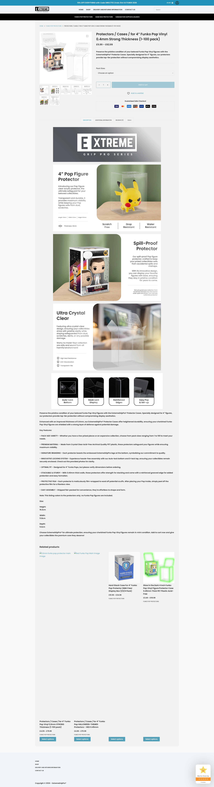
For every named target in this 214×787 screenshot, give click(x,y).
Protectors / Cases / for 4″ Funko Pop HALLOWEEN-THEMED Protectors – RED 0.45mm (89, 724)
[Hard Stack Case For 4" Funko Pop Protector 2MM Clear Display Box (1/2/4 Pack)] (124, 567)
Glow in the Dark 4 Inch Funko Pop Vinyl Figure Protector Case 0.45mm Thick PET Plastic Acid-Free (158, 589)
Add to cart (143, 85)
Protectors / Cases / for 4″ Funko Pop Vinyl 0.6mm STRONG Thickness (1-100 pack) (55, 724)
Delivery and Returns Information (107, 9)
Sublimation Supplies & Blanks (128, 17)
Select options (48, 739)
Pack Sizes (100, 68)
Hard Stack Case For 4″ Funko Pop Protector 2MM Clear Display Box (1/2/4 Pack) (123, 588)
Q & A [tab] (129, 120)
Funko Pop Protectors (84, 17)
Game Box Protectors (104, 17)
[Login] (177, 3)
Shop (88, 9)
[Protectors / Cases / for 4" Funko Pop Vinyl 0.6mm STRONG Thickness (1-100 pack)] (55, 635)
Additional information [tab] (103, 120)
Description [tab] (87, 120)
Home (81, 9)
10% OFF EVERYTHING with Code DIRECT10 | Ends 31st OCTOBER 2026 (107, 2)
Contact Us (130, 9)
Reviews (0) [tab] (119, 120)
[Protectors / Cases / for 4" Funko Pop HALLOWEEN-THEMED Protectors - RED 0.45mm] (89, 635)
